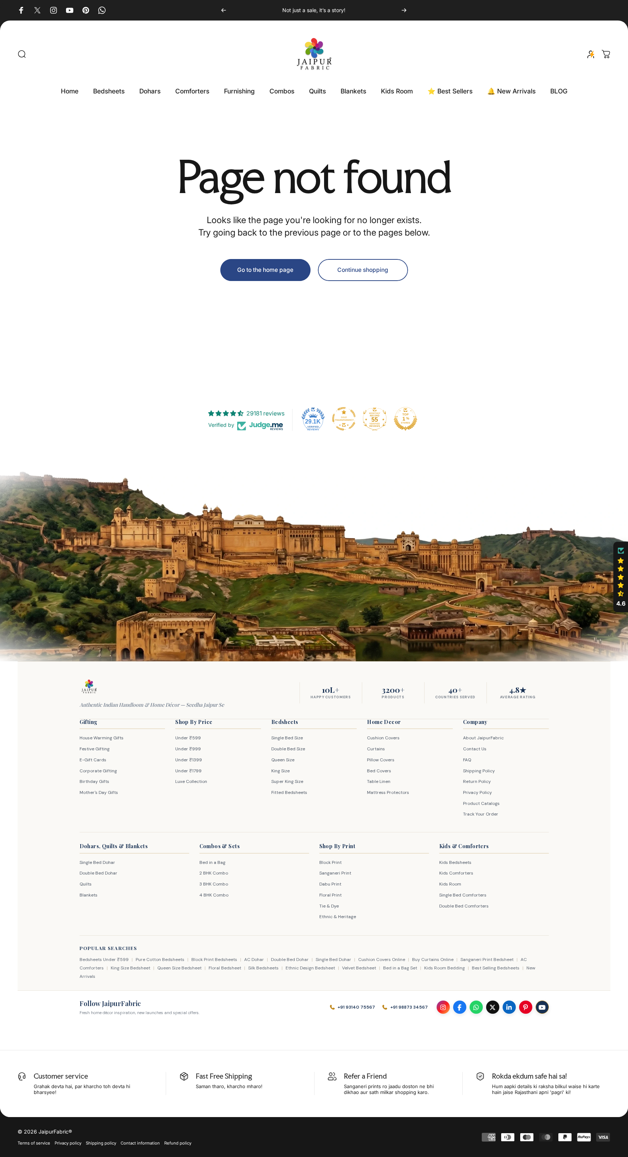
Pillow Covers (380, 760)
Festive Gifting (95, 749)
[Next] (404, 10)
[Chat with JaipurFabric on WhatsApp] (476, 1007)
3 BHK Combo (213, 884)
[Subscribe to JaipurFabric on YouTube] (542, 1007)
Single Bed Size (287, 738)
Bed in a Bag (212, 862)
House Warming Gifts (102, 738)
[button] (620, 577)
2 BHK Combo (213, 873)
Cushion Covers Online (381, 959)
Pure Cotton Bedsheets (160, 959)
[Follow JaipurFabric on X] (492, 1007)
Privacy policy (68, 1143)
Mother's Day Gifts (99, 792)
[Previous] (224, 10)
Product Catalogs (481, 803)
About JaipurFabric (483, 738)
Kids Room (450, 884)
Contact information (140, 1143)
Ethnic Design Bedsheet (310, 968)
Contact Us (474, 749)
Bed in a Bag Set (400, 968)
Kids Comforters (456, 873)
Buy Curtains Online (432, 959)
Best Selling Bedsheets (495, 968)
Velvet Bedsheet (359, 968)
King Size (280, 771)
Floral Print (330, 895)
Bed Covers (379, 771)
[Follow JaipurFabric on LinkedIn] (509, 1007)
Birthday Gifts (94, 781)
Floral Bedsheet (225, 968)
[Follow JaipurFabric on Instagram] (443, 1007)
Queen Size (282, 760)
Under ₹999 (188, 749)
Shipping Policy (479, 771)
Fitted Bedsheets (289, 792)
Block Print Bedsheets (214, 959)
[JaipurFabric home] (89, 686)
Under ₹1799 (188, 771)
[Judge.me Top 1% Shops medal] (405, 418)
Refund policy (177, 1143)
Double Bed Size (288, 749)
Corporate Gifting (98, 771)
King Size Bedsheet (130, 968)
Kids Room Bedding (444, 968)
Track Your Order (480, 814)
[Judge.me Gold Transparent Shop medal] (344, 418)
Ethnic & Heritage (337, 917)
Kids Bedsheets (455, 862)
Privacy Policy (477, 792)
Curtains (376, 749)
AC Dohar (254, 959)
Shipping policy (101, 1143)
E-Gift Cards (93, 760)
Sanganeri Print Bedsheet (487, 959)
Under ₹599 (188, 738)
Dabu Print (330, 884)
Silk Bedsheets (263, 968)
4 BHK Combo (213, 895)
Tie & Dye (329, 906)
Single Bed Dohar (97, 862)
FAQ (467, 760)
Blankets (89, 895)
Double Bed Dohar (98, 873)
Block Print (330, 862)
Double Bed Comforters (464, 906)
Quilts (86, 884)
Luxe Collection (191, 781)
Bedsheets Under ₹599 (104, 959)
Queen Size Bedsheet (179, 968)
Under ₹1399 (188, 760)
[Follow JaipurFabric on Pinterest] (525, 1007)
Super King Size (287, 781)
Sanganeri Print (335, 873)
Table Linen (378, 781)
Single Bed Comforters (462, 895)
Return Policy (477, 781)
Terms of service (34, 1143)
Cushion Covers (383, 738)
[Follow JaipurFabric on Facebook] (459, 1007)
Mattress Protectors (388, 792)
